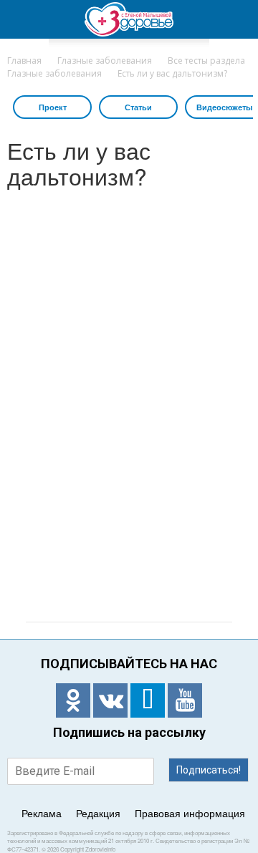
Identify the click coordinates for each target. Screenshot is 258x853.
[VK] (110, 700)
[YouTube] (185, 700)
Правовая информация (190, 813)
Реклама (42, 813)
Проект (53, 107)
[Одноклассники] (73, 700)
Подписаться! (208, 770)
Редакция (98, 813)
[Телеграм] (147, 700)
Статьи (138, 107)
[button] (238, 19)
